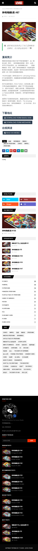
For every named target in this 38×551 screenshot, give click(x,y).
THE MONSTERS (24, 363)
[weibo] (28, 199)
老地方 (5, 372)
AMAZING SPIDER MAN (9, 143)
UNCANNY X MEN (19, 315)
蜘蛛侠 (24, 141)
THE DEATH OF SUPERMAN (21, 351)
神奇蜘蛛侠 (17, 141)
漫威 (9, 141)
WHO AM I (26, 348)
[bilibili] (10, 199)
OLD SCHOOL (27, 369)
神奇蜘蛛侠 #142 (17, 463)
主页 (3, 9)
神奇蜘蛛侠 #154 (17, 506)
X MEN (19, 318)
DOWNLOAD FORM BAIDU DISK (18, 118)
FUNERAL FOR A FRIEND (17, 354)
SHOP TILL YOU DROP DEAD (10, 363)
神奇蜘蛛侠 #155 (9, 231)
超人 (10, 351)
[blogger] (10, 204)
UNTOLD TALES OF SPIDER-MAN (19, 295)
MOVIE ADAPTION (16, 369)
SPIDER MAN (9, 9)
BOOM (19, 301)
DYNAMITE (19, 305)
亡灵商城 (5, 366)
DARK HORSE (19, 322)
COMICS (20, 143)
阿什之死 (24, 372)
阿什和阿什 (29, 366)
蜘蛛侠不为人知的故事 (9, 341)
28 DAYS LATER (22, 341)
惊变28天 (24, 345)
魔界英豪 (31, 345)
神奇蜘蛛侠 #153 (17, 475)
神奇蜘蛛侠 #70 (17, 249)
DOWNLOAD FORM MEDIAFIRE (18, 122)
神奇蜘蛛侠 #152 (17, 482)
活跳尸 (21, 366)
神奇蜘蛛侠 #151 (17, 488)
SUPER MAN (19, 308)
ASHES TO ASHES (7, 360)
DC (19, 312)
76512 (5, 16)
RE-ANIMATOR (18, 360)
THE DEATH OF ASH (14, 372)
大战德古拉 (14, 366)
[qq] (28, 204)
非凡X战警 (25, 357)
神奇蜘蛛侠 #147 (17, 269)
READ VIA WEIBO (13, 133)
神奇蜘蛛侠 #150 (17, 256)
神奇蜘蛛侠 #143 (17, 457)
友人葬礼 (17, 357)
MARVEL (26, 143)
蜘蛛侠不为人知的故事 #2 (20, 243)
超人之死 (5, 354)
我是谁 (5, 351)
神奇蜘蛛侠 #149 (17, 538)
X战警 (10, 357)
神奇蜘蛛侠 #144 (17, 450)
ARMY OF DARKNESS (19, 298)
